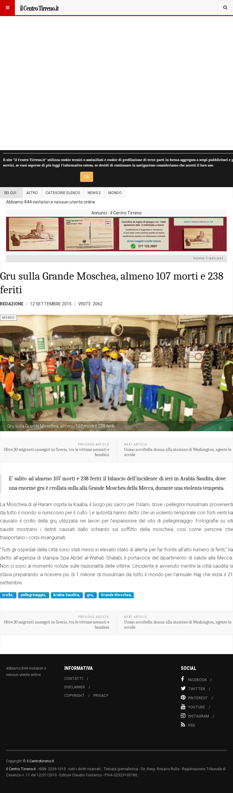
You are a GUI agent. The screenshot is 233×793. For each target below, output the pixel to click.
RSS (191, 725)
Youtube (196, 707)
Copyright (74, 696)
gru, (90, 595)
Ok (86, 176)
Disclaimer (74, 687)
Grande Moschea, (116, 595)
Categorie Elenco (63, 193)
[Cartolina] (116, 234)
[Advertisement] (116, 75)
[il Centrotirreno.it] (39, 7)
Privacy (100, 696)
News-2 (94, 193)
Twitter (196, 689)
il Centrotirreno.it (40, 761)
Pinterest (198, 698)
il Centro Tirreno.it (21, 769)
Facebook (197, 680)
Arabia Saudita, (67, 595)
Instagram (198, 716)
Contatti (73, 679)
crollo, (8, 595)
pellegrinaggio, (34, 595)
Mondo (115, 193)
